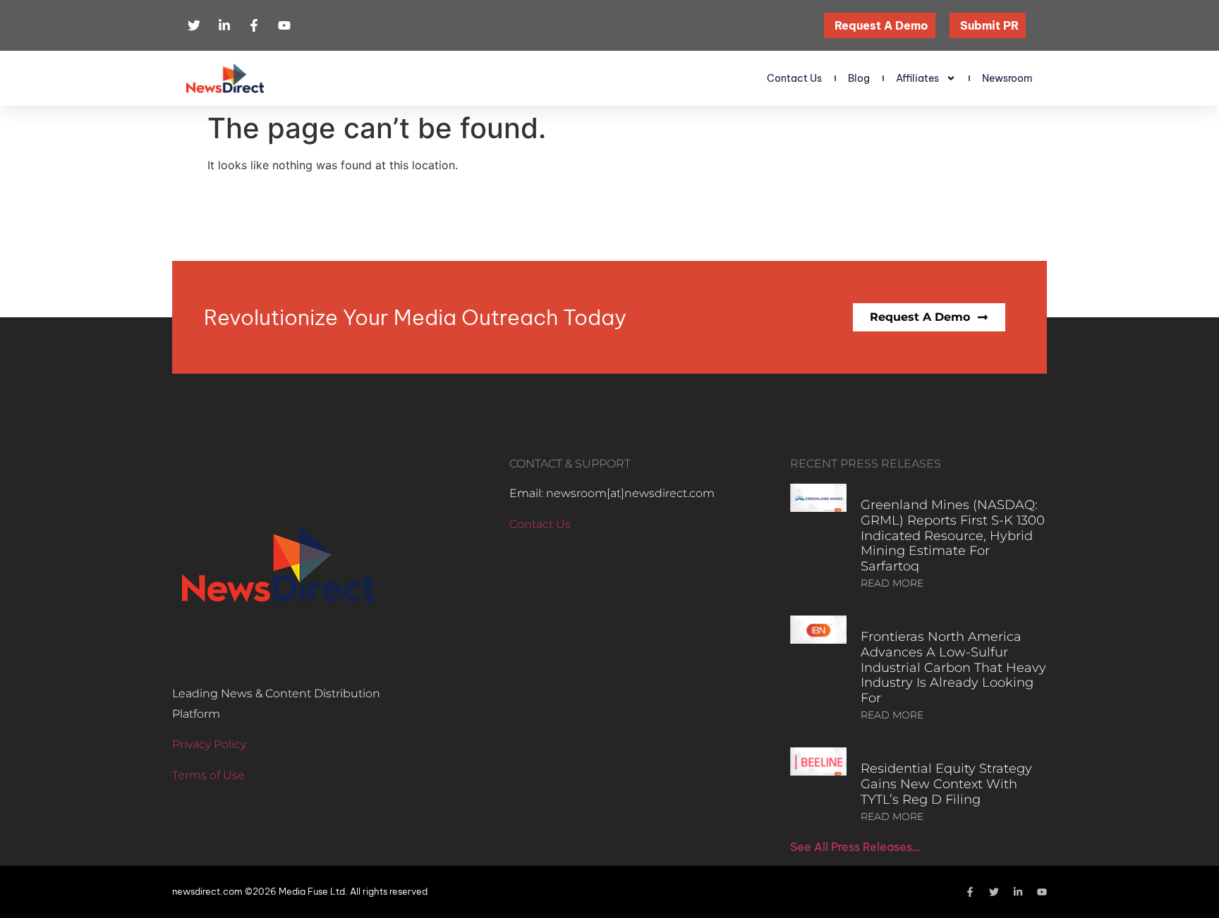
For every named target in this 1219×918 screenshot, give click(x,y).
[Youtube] (1042, 892)
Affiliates (917, 78)
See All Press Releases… (855, 847)
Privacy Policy (209, 744)
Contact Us (794, 78)
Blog (859, 78)
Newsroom (1007, 78)
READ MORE (892, 583)
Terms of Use (208, 775)
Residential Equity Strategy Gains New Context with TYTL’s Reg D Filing (946, 784)
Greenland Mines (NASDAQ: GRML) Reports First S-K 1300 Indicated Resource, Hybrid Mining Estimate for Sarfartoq (953, 535)
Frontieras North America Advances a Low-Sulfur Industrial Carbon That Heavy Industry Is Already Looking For (953, 667)
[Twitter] (994, 892)
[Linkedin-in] (1018, 892)
